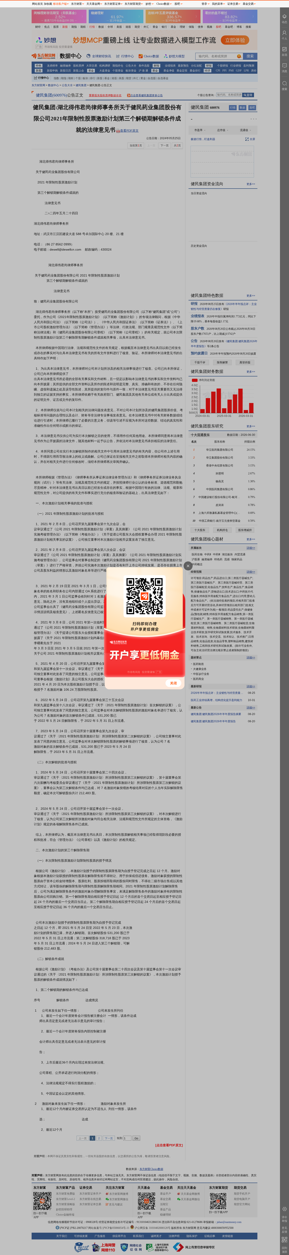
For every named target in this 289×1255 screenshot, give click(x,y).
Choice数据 (162, 3)
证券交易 (232, 3)
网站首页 (37, 3)
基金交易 (248, 3)
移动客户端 (60, 3)
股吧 (177, 3)
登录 (204, 3)
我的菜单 (217, 3)
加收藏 (48, 3)
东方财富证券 (112, 3)
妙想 (148, 3)
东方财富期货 (133, 3)
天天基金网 (93, 3)
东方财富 (76, 3)
